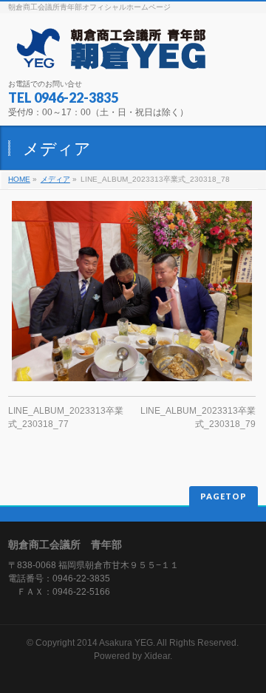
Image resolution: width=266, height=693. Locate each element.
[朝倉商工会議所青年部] (110, 54)
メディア (55, 179)
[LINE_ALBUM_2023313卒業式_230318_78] (132, 291)
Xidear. (158, 656)
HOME (19, 179)
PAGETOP (223, 496)
